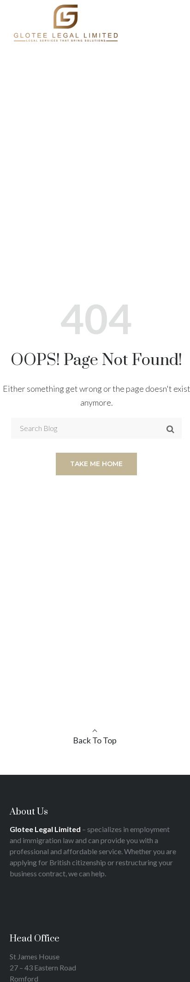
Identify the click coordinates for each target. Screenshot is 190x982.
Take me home (96, 464)
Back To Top (95, 740)
